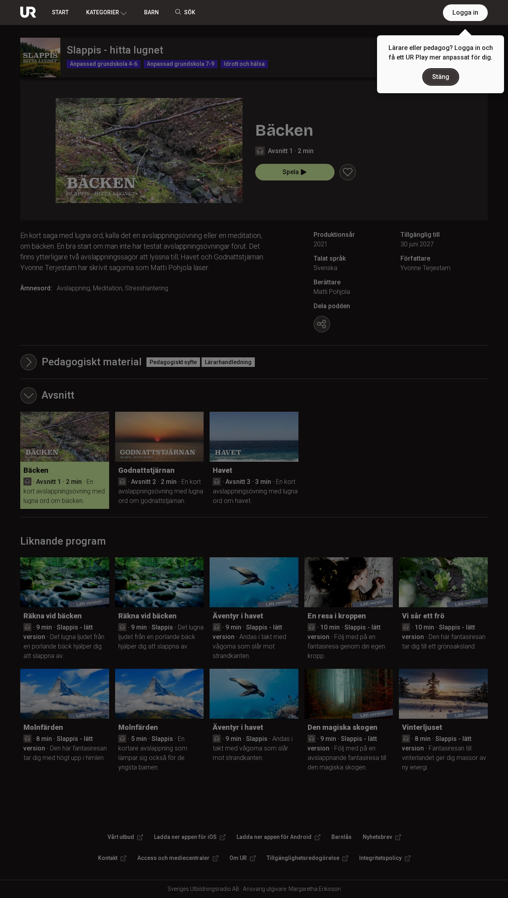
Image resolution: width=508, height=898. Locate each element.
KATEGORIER (102, 12)
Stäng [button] (440, 77)
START (60, 12)
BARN (151, 12)
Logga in (465, 12)
